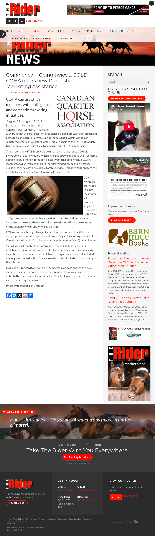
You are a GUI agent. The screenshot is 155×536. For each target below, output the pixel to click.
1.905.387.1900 (34, 21)
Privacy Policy (21, 521)
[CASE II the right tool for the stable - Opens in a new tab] (129, 177)
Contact (84, 38)
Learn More (16, 503)
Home (9, 31)
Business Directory (121, 31)
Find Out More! (121, 220)
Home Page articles (22, 92)
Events (75, 31)
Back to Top (10, 523)
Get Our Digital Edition (77, 457)
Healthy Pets (137, 431)
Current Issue (55, 31)
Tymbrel (21, 530)
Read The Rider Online (126, 98)
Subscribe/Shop (43, 38)
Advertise (66, 38)
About (23, 31)
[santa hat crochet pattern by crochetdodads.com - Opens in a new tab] (129, 333)
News (36, 31)
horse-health (35, 92)
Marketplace (94, 31)
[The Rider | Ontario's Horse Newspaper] (77, 46)
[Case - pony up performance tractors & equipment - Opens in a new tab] (108, 9)
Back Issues (19, 38)
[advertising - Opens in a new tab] (129, 373)
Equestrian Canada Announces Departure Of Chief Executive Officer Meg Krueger (129, 262)
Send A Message (86, 500)
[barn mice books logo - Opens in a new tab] (129, 237)
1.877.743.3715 (86, 490)
